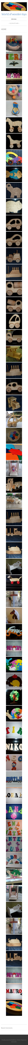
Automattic (14, 1041)
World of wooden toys (14, 14)
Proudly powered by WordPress (9, 1040)
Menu (15, 19)
